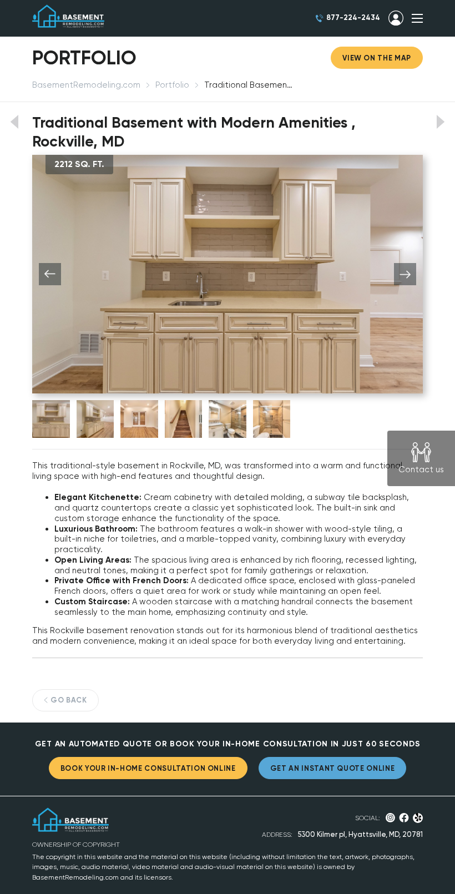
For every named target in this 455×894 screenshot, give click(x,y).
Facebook (404, 817)
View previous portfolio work (14, 122)
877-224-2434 (353, 17)
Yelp (418, 818)
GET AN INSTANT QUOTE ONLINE (332, 768)
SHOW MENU (417, 18)
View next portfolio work (441, 122)
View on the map (376, 58)
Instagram (390, 817)
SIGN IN (395, 18)
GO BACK (68, 700)
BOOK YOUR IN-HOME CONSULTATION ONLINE (148, 768)
